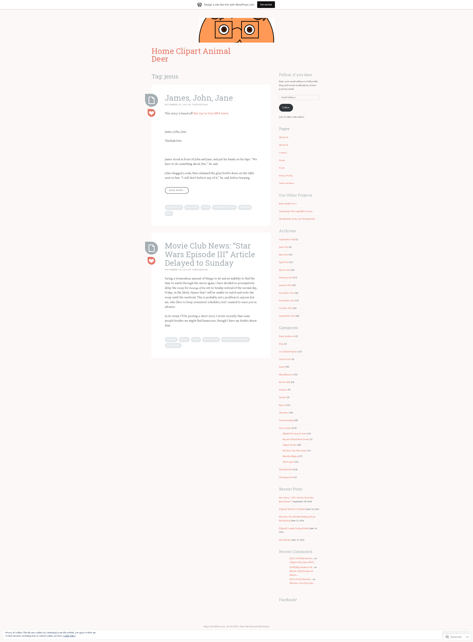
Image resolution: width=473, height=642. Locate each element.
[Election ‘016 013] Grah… (302, 583)
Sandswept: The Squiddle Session (295, 211)
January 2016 (285, 285)
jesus (205, 207)
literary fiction (224, 207)
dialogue (192, 207)
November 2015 (287, 300)
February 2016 (286, 277)
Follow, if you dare (295, 74)
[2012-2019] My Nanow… (302, 558)
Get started (266, 4)
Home (282, 160)
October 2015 (285, 308)
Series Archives (286, 183)
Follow (286, 107)
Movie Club (211, 339)
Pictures (283, 389)
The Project (288, 462)
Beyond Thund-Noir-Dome (296, 439)
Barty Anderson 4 (287, 203)
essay (184, 339)
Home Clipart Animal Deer (191, 55)
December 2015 (286, 293)
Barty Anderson (287, 336)
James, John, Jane (199, 98)
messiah (245, 207)
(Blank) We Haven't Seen (295, 433)
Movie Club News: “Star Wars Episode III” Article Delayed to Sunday (210, 254)
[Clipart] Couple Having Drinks (294, 528)
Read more (176, 190)
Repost (282, 405)
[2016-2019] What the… (301, 579)
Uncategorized (286, 477)
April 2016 (284, 262)
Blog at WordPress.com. (215, 626)
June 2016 (283, 247)
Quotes (282, 397)
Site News (284, 412)
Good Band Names (288, 351)
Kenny (282, 367)
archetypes (173, 207)
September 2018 (287, 239)
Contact (283, 152)
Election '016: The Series (295, 450)
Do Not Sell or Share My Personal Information (248, 626)
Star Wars (173, 345)
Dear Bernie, (285, 540)
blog (281, 344)
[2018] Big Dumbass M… (301, 567)
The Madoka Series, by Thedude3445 (297, 219)
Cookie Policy (69, 636)
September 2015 (287, 316)
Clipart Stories (290, 445)
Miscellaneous (286, 374)
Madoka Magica (290, 456)
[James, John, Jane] (151, 100)
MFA (168, 213)
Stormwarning (286, 420)
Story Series (285, 428)
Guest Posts (285, 359)
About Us (283, 137)
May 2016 (283, 254)
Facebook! (288, 599)
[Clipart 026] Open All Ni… (302, 562)
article (171, 339)
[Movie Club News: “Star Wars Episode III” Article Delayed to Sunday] (151, 248)
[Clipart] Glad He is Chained (292, 509)
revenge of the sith (235, 339)
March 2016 (284, 270)
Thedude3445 (200, 104)
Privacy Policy (286, 175)
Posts (282, 168)
